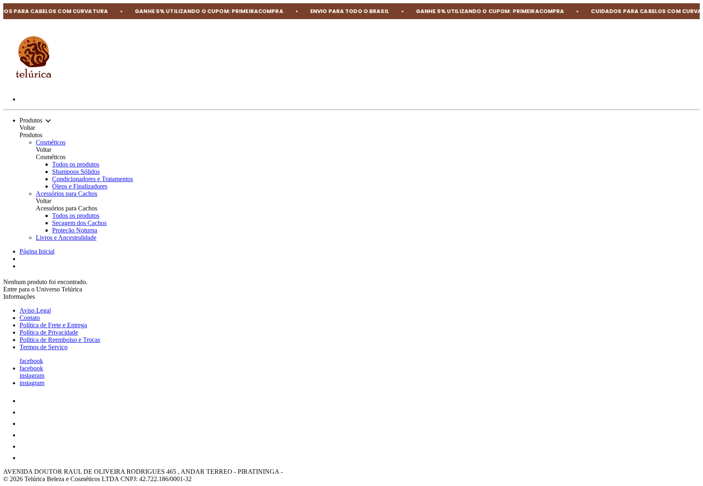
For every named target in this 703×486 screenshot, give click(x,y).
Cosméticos (50, 142)
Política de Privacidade (49, 332)
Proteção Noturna (74, 230)
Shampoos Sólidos (76, 171)
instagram (32, 375)
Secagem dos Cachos (79, 222)
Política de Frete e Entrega (53, 325)
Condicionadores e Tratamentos (92, 178)
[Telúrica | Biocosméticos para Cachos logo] (33, 85)
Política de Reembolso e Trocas (60, 339)
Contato (30, 317)
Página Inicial (37, 251)
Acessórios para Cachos (66, 193)
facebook (31, 360)
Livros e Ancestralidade (66, 237)
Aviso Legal (35, 310)
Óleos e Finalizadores (79, 186)
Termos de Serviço (44, 347)
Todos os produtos (75, 164)
